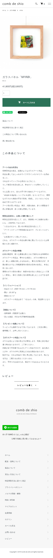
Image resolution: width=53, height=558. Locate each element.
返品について (7, 121)
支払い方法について (12, 474)
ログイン (8, 519)
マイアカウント (11, 506)
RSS (6, 500)
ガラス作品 (13, 10)
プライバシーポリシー (13, 487)
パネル (21, 10)
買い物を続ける (8, 141)
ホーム (4, 10)
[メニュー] (49, 3)
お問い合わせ (10, 532)
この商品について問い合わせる (14, 134)
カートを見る (10, 525)
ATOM (12, 500)
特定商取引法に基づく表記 (12, 127)
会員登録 (8, 513)
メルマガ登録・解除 (12, 493)
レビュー (8, 538)
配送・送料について (12, 461)
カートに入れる (29, 102)
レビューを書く (25, 385)
